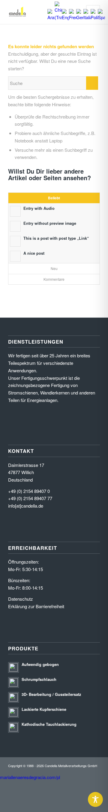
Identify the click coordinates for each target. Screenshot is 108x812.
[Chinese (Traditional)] (58, 17)
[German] (79, 17)
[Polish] (94, 17)
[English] (65, 17)
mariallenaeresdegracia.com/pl (30, 777)
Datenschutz (20, 599)
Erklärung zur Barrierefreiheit (36, 606)
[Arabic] (51, 17)
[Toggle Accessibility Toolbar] (95, 799)
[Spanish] (101, 17)
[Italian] (87, 17)
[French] (72, 17)
